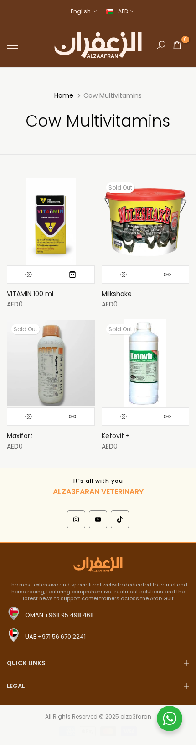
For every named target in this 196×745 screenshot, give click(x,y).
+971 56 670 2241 (62, 636)
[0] (177, 45)
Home (63, 95)
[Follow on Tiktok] (120, 519)
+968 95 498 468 (69, 615)
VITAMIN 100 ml (30, 293)
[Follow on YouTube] (98, 519)
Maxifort (20, 435)
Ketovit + (116, 435)
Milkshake (117, 293)
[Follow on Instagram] (76, 519)
